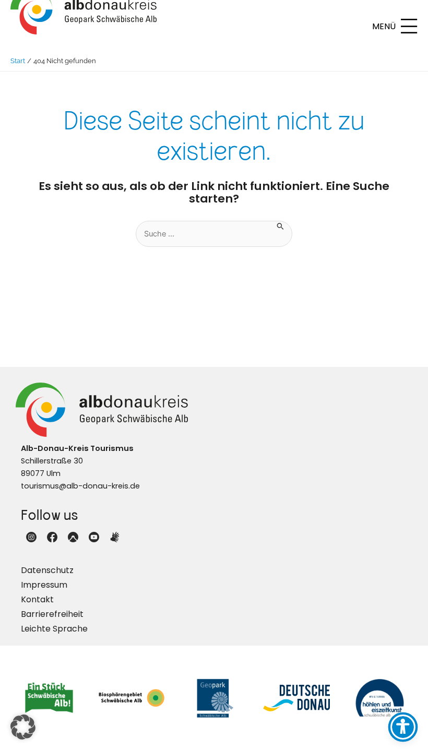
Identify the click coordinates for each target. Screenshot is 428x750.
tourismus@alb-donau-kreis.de (80, 486)
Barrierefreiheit (52, 614)
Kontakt (37, 599)
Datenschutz (47, 570)
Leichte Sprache (54, 629)
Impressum (44, 585)
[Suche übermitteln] (280, 225)
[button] (23, 727)
